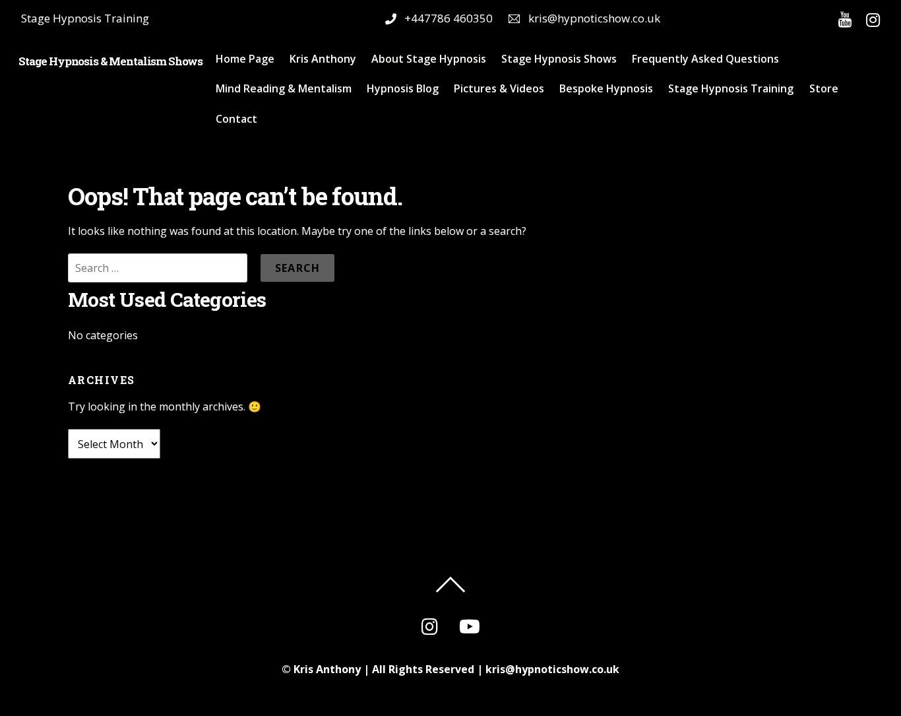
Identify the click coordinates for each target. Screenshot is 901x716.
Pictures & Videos (499, 88)
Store (823, 88)
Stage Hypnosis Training (730, 88)
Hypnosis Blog (403, 88)
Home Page (245, 58)
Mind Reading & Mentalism (284, 88)
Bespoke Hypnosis (606, 88)
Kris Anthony (323, 58)
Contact (236, 119)
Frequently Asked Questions (705, 58)
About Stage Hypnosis (428, 58)
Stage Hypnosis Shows (559, 58)
